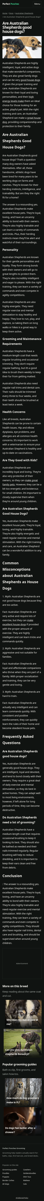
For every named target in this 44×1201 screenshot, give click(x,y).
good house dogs (30, 80)
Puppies (5, 1177)
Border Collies (8, 1180)
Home (4, 13)
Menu (37, 3)
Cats (25, 1184)
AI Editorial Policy (22, 1198)
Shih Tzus (27, 1177)
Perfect (10, 3)
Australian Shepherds (24, 13)
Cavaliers (27, 1169)
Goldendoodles (29, 1173)
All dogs (5, 1184)
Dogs (11, 13)
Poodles (5, 1173)
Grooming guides (9, 1169)
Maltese (26, 1180)
